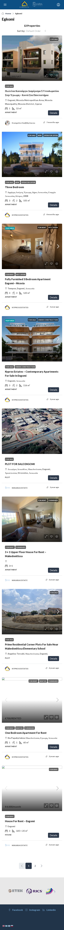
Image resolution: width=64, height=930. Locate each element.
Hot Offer (53, 227)
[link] (32, 58)
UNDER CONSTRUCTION (48, 320)
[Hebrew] (9, 925)
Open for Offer (51, 135)
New (40, 135)
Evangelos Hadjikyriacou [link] (23, 123)
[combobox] (36, 31)
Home (8, 13)
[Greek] (6, 925)
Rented (43, 681)
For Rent (42, 227)
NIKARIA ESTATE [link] (19, 488)
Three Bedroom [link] (14, 187)
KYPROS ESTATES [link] (20, 215)
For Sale (54, 39)
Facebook (17, 910)
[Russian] (12, 925)
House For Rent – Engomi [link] (20, 821)
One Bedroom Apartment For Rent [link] (26, 732)
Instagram (34, 910)
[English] (3, 925)
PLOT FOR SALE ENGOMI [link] (20, 464)
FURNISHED (53, 500)
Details (53, 112)
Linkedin (51, 910)
